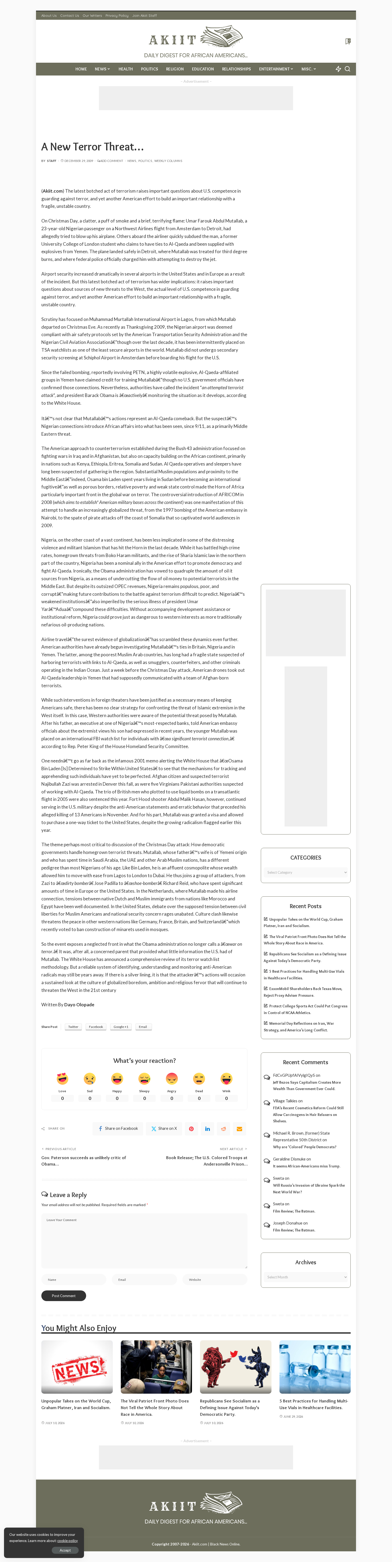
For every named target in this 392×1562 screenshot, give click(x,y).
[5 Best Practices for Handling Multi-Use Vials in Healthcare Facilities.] (315, 1367)
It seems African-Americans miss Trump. (306, 1166)
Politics (145, 160)
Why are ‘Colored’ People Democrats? (305, 1146)
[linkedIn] (207, 1128)
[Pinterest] (191, 1128)
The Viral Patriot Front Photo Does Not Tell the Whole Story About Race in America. (155, 1407)
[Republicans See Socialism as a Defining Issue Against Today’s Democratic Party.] (235, 1367)
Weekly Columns (168, 160)
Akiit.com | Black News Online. (216, 1544)
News (131, 160)
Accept (65, 1550)
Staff (52, 160)
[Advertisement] (196, 98)
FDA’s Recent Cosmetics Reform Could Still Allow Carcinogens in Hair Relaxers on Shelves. (308, 1114)
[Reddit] (223, 1128)
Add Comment (111, 160)
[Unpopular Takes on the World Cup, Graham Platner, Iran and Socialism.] (77, 1367)
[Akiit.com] (196, 41)
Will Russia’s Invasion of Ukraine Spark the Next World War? (309, 1188)
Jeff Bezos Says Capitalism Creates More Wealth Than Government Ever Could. (307, 1085)
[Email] (239, 1128)
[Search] (347, 69)
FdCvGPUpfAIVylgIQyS (294, 1075)
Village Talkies (285, 1100)
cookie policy (67, 1541)
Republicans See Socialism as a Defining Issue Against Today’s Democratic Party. (230, 1407)
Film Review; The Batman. (294, 1211)
